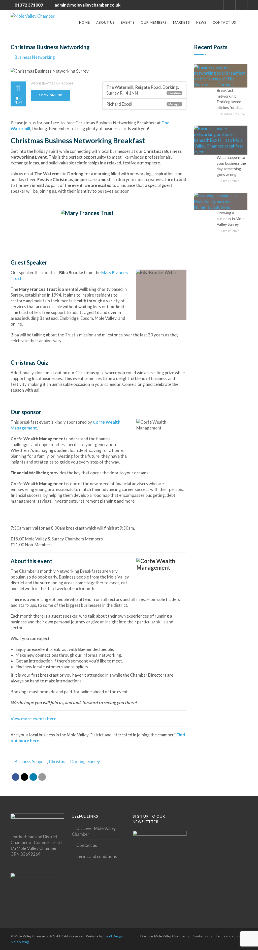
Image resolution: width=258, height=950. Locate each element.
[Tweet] (24, 777)
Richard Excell (119, 104)
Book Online (50, 95)
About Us (105, 22)
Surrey (93, 761)
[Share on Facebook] (15, 777)
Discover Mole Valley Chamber (94, 831)
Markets (181, 22)
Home (84, 22)
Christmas (59, 761)
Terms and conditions (96, 856)
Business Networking (35, 57)
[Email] (42, 777)
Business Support (31, 761)
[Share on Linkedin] (33, 777)
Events (128, 22)
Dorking (78, 761)
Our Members (154, 22)
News (201, 22)
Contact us (224, 22)
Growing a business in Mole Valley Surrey (230, 218)
